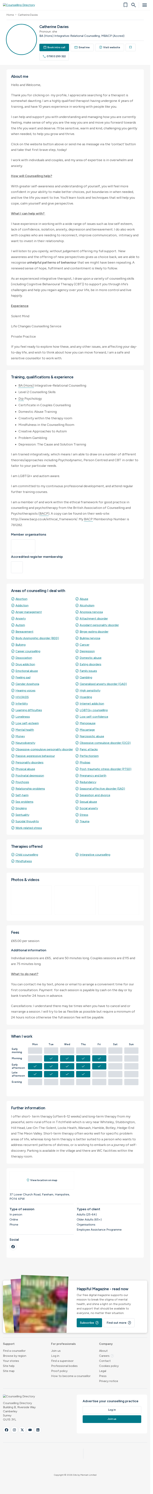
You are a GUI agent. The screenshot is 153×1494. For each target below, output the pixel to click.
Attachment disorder (94, 618)
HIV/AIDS (22, 697)
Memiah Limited (88, 1475)
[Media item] (31, 900)
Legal (102, 1371)
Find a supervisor (62, 1361)
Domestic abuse (91, 658)
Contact (105, 1361)
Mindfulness (23, 861)
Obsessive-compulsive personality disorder (44, 749)
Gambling (86, 677)
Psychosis (22, 782)
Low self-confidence (94, 716)
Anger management (28, 612)
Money (20, 736)
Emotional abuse (26, 671)
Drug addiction (25, 664)
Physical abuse (25, 769)
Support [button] (9, 1344)
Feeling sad (22, 677)
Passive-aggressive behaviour (35, 756)
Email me (82, 47)
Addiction (22, 605)
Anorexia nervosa (91, 612)
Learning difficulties (28, 710)
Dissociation (23, 658)
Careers (106, 1356)
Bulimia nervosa (90, 638)
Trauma (84, 821)
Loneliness (22, 716)
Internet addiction (92, 703)
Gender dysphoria (27, 684)
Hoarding (86, 697)
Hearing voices (25, 690)
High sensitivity (90, 690)
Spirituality (22, 815)
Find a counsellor (14, 1350)
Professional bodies (64, 1366)
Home (10, 14)
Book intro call (54, 47)
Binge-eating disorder (94, 631)
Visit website (109, 47)
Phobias (85, 762)
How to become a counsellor (70, 1376)
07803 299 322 (54, 56)
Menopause (88, 723)
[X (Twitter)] (22, 1430)
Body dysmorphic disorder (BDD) (37, 638)
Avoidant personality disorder (99, 625)
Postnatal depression (29, 775)
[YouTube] (30, 1430)
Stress (84, 815)
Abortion (21, 599)
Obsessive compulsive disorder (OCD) (105, 743)
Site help (9, 1366)
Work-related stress (28, 828)
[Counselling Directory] (21, 5)
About (103, 1350)
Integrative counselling (95, 854)
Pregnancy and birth (93, 775)
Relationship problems (30, 788)
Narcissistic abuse (92, 736)
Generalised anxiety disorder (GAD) (103, 684)
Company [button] (106, 1344)
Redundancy (88, 782)
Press (103, 1376)
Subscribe (89, 1323)
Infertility (21, 703)
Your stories (11, 1361)
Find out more (119, 1323)
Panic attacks (89, 749)
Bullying (20, 644)
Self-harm (22, 795)
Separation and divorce (95, 795)
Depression (87, 651)
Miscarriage (87, 729)
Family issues (88, 671)
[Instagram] (14, 1430)
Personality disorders (29, 762)
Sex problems (24, 801)
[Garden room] (75, 900)
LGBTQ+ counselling (94, 710)
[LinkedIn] (38, 1430)
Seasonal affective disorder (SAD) (102, 788)
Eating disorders (90, 664)
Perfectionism (89, 756)
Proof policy (59, 1371)
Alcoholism (87, 605)
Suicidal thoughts (27, 821)
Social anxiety (89, 808)
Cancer (84, 644)
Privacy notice (108, 1381)
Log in (55, 1356)
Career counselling (27, 651)
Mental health (24, 729)
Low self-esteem (27, 723)
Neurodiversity (25, 743)
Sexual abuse (88, 801)
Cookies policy (109, 1366)
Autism (20, 625)
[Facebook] (13, 1246)
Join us (56, 1350)
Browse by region (14, 1356)
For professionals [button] (63, 1344)
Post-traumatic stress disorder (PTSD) (105, 769)
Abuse (84, 599)
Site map (9, 1371)
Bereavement (24, 631)
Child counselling (26, 854)
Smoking (21, 808)
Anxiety (20, 618)
